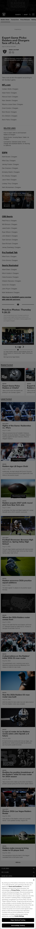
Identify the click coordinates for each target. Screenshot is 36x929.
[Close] (34, 880)
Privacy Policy (15, 890)
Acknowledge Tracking (18, 925)
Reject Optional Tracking (18, 920)
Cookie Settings (19, 916)
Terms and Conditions (15, 886)
